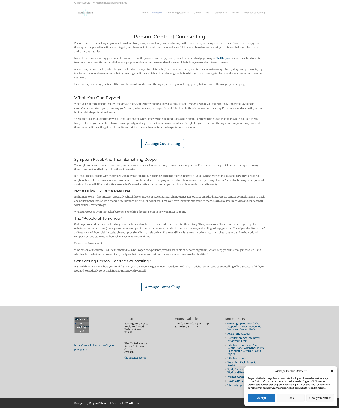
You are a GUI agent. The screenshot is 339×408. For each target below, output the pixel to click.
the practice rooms (135, 357)
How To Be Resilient (239, 381)
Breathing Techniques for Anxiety (242, 364)
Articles (235, 12)
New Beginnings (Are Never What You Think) (243, 339)
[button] (332, 371)
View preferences (320, 398)
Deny (290, 398)
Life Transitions (236, 358)
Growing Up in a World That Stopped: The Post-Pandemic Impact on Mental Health (244, 326)
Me (207, 12)
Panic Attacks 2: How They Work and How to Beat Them (244, 371)
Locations (218, 12)
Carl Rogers (223, 58)
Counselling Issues (176, 12)
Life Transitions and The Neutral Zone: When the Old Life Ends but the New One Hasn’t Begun (245, 350)
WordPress (132, 403)
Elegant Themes (99, 403)
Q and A (197, 12)
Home (144, 12)
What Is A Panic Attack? (241, 376)
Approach (157, 12)
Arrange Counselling (254, 12)
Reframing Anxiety (238, 333)
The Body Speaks (237, 385)
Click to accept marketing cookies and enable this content (82, 327)
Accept (261, 398)
